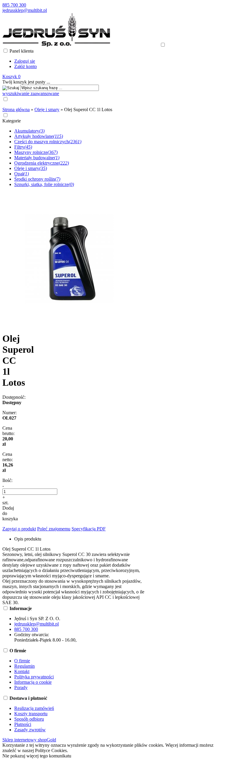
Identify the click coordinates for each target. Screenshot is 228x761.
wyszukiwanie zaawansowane (30, 93)
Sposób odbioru (29, 718)
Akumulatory (29, 130)
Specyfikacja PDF (89, 528)
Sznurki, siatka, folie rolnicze (44, 184)
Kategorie (11, 120)
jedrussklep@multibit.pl (24, 10)
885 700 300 (14, 4)
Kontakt (21, 671)
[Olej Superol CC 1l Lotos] (69, 324)
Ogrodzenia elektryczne (41, 163)
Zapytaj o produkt (19, 528)
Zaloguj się (24, 61)
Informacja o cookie (33, 682)
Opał (21, 173)
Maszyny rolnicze (36, 152)
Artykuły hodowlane (38, 136)
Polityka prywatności (34, 676)
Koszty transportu (31, 713)
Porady (21, 687)
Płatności (22, 724)
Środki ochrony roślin (37, 179)
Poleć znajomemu (53, 528)
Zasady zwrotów (30, 729)
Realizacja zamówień (34, 708)
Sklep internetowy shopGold (29, 739)
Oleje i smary (30, 168)
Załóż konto (25, 66)
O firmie (22, 660)
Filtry (23, 146)
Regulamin (24, 666)
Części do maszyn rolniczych (47, 141)
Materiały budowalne (36, 157)
